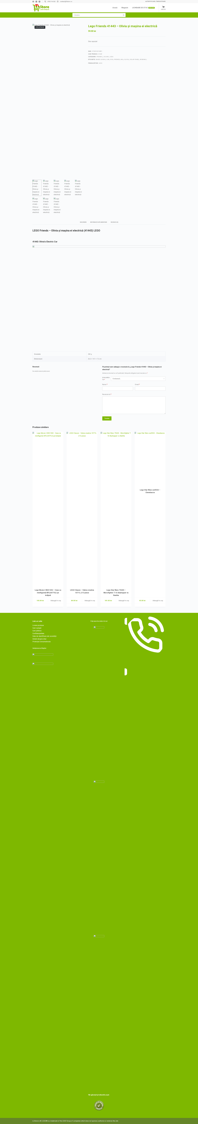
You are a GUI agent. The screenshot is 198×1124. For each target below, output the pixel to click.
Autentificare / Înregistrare (155, 1)
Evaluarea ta (106, 378)
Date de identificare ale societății (44, 636)
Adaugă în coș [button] (56, 601)
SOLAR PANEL (134, 59)
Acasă (115, 8)
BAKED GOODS (101, 59)
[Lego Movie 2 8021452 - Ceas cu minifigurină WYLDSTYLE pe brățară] (47, 509)
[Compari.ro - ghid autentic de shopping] (99, 1105)
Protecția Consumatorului (41, 642)
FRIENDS (99, 56)
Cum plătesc (37, 631)
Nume (104, 384)
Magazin (124, 8)
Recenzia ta (106, 394)
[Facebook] (33, 1)
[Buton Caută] (124, 15)
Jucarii (106, 56)
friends (117, 59)
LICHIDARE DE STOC (143, 8)
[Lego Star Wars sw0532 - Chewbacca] (150, 459)
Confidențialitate (38, 633)
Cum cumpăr (36, 628)
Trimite (106, 418)
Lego (111, 56)
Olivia (126, 59)
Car (107, 59)
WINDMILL (143, 59)
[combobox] (97, 15)
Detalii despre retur (39, 639)
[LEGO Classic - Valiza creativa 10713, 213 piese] (82, 509)
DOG (111, 59)
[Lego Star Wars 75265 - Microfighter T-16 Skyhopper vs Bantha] (116, 509)
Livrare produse (38, 625)
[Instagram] (36, 1)
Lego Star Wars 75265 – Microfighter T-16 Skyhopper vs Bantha (116, 592)
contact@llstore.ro (66, 1)
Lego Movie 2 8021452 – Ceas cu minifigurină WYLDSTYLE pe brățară (48, 592)
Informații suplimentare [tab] (98, 222)
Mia (122, 59)
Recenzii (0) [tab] (114, 222)
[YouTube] (39, 1)
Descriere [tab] (83, 222)
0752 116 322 (51, 1)
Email (137, 384)
